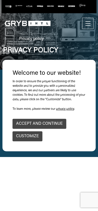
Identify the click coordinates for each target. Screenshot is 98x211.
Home (8, 39)
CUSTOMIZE (27, 136)
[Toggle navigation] (87, 23)
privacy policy (65, 109)
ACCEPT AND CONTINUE (39, 124)
